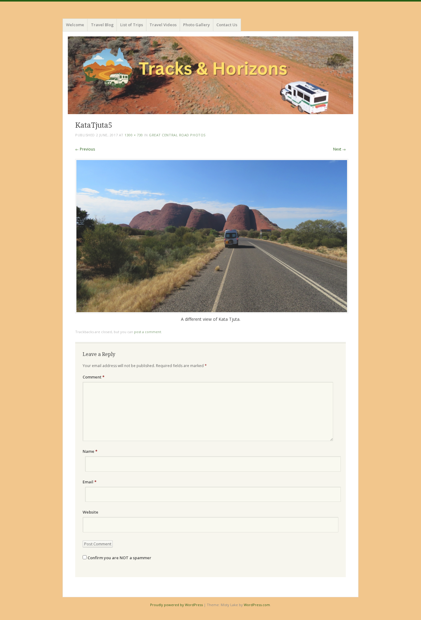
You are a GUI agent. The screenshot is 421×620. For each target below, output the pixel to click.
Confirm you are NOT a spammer (119, 557)
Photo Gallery (196, 24)
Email (89, 482)
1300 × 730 (134, 135)
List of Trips (131, 24)
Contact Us (226, 24)
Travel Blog (102, 24)
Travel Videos (163, 24)
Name (90, 451)
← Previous (85, 149)
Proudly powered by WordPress (176, 604)
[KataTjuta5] (211, 312)
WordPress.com (257, 604)
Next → (339, 149)
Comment (93, 377)
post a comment (147, 331)
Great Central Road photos (177, 135)
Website (90, 512)
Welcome (75, 24)
